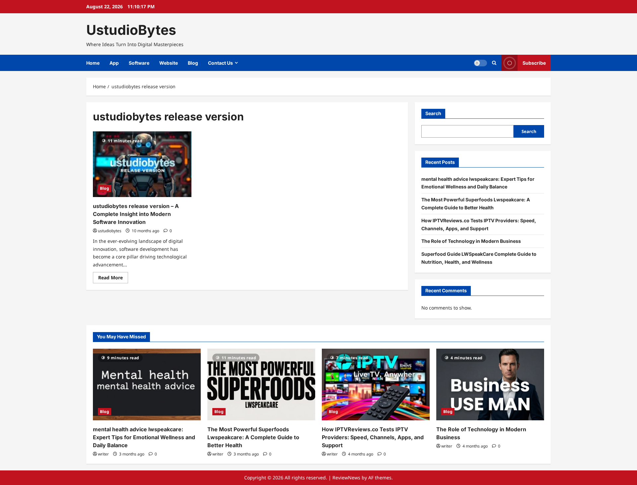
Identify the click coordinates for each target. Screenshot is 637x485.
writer (103, 454)
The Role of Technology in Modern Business (471, 241)
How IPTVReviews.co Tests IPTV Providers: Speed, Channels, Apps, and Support (373, 437)
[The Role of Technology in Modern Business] (490, 385)
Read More (113, 278)
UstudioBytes (131, 30)
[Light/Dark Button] (480, 63)
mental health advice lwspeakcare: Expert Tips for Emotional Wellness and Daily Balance (144, 437)
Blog (193, 63)
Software (139, 63)
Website (168, 63)
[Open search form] (494, 62)
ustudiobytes (109, 231)
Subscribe (534, 63)
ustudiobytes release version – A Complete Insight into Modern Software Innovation (136, 214)
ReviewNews (346, 477)
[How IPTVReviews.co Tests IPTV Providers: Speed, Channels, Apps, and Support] (376, 385)
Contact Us (220, 63)
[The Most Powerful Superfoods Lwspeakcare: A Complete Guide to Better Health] (261, 385)
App (114, 63)
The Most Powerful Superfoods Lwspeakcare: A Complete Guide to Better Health (253, 437)
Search (433, 113)
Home (93, 63)
